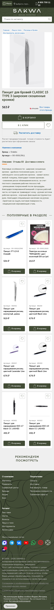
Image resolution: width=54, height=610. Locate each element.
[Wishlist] (48, 125)
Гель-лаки (6, 512)
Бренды (5, 491)
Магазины (6, 481)
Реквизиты (7, 484)
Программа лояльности (41, 491)
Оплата (33, 481)
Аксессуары (7, 530)
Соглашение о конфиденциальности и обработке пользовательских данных (25, 584)
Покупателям (36, 476)
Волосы (5, 519)
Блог (4, 498)
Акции (5, 494)
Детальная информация (19, 601)
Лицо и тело (8, 523)
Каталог (6, 508)
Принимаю (10, 606)
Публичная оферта (38, 494)
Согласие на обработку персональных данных (23, 590)
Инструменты (8, 526)
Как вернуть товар (38, 487)
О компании (7, 476)
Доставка (34, 484)
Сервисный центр (10, 487)
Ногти (5, 516)
